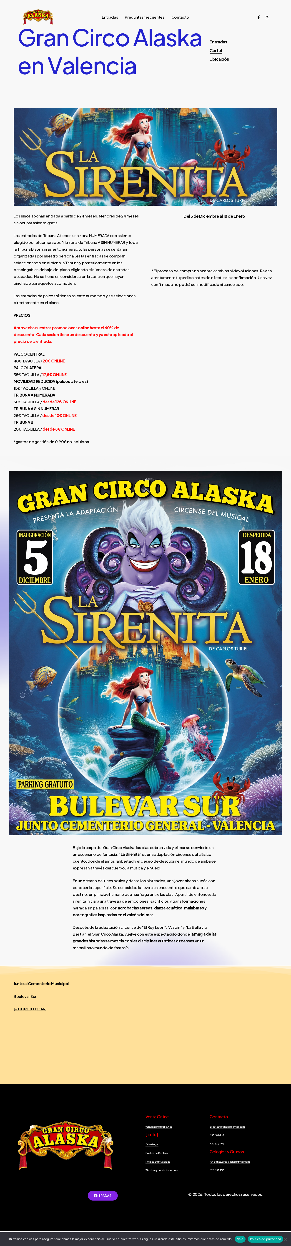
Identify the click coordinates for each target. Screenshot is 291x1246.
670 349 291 (217, 1144)
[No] (285, 1239)
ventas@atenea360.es (159, 1126)
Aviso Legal (152, 1144)
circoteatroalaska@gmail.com (227, 1126)
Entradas (218, 41)
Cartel (216, 50)
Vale (240, 1239)
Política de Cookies (157, 1153)
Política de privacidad (158, 1161)
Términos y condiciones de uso (163, 1170)
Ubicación (219, 59)
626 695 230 (217, 1170)
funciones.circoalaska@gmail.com (230, 1161)
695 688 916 (217, 1135)
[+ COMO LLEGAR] (30, 1008)
